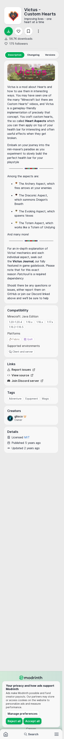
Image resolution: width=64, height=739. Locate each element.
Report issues (21, 369)
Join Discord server (25, 381)
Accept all (32, 721)
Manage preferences (23, 713)
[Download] (8, 31)
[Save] (28, 31)
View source (20, 375)
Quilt (30, 339)
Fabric (16, 339)
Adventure (15, 398)
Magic (45, 398)
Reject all (14, 721)
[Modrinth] (31, 678)
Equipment (31, 398)
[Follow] (18, 31)
